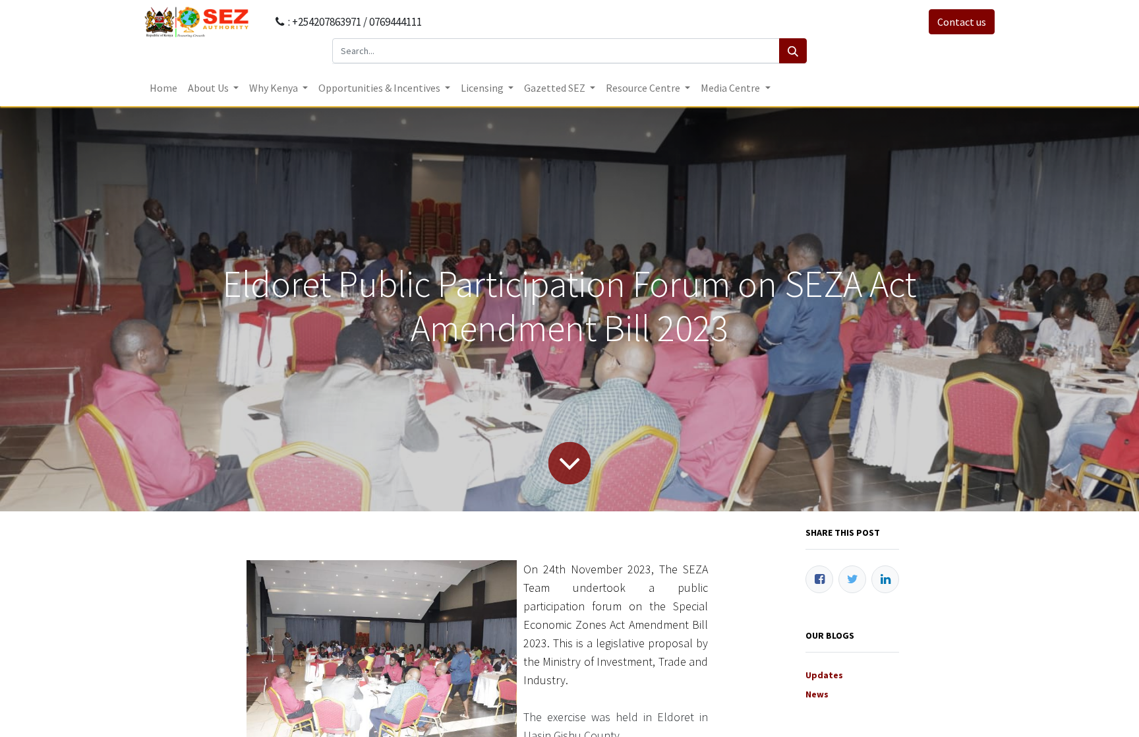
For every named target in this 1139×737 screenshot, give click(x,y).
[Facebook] (819, 579)
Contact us (961, 21)
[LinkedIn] (885, 579)
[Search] (793, 50)
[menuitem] (163, 88)
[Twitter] (852, 579)
